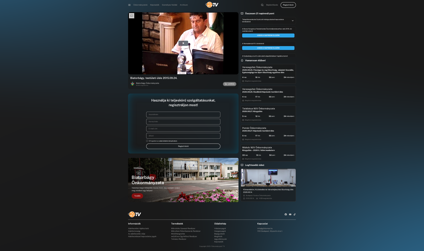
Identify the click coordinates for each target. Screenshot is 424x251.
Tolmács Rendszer (178, 239)
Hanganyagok (220, 231)
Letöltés (231, 84)
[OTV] (212, 5)
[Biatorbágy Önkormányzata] (132, 84)
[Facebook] (285, 214)
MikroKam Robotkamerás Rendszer (186, 231)
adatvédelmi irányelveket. (168, 141)
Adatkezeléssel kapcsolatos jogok (142, 236)
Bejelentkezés (272, 5)
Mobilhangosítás (178, 234)
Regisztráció (288, 5)
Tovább (137, 196)
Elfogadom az (163, 141)
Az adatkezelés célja (136, 234)
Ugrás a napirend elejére (268, 35)
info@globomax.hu (265, 228)
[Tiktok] (294, 214)
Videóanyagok (220, 228)
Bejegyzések (219, 234)
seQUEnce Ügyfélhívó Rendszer (184, 236)
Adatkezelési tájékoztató (138, 228)
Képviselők (154, 5)
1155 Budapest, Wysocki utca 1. (270, 231)
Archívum (184, 5)
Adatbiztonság (134, 231)
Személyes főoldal (169, 5)
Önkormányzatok (140, 5)
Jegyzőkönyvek (220, 239)
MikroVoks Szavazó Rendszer (183, 228)
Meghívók (218, 236)
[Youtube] (290, 214)
